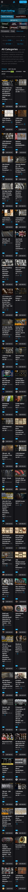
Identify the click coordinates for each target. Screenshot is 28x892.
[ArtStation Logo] (14, 2)
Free (24, 71)
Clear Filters (20, 44)
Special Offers (7, 71)
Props (12, 31)
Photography (5, 31)
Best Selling (12, 69)
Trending (4, 69)
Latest (3, 74)
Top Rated (19, 71)
